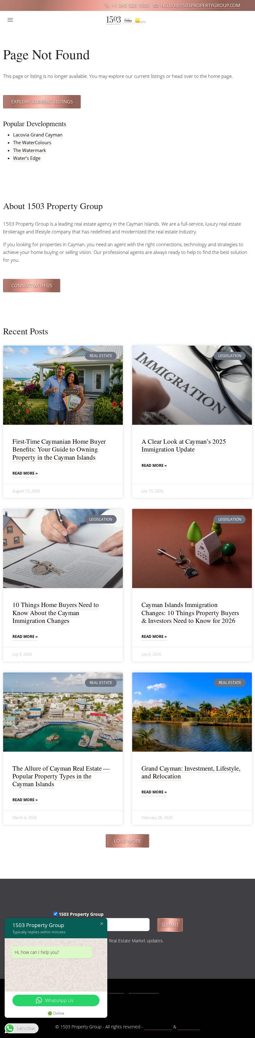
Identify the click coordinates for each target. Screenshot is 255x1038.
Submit (169, 925)
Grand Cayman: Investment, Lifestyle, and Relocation (190, 772)
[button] (127, 841)
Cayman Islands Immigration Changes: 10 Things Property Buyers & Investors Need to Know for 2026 (190, 612)
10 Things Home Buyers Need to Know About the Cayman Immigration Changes (55, 612)
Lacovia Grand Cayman (38, 135)
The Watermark (29, 150)
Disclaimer (189, 1027)
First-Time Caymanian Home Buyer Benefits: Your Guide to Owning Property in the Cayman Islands (59, 449)
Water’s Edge (26, 158)
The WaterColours (32, 142)
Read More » (25, 473)
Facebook (114, 990)
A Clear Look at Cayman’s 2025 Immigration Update (183, 445)
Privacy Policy (158, 1027)
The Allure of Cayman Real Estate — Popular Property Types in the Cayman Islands (61, 776)
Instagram (147, 990)
